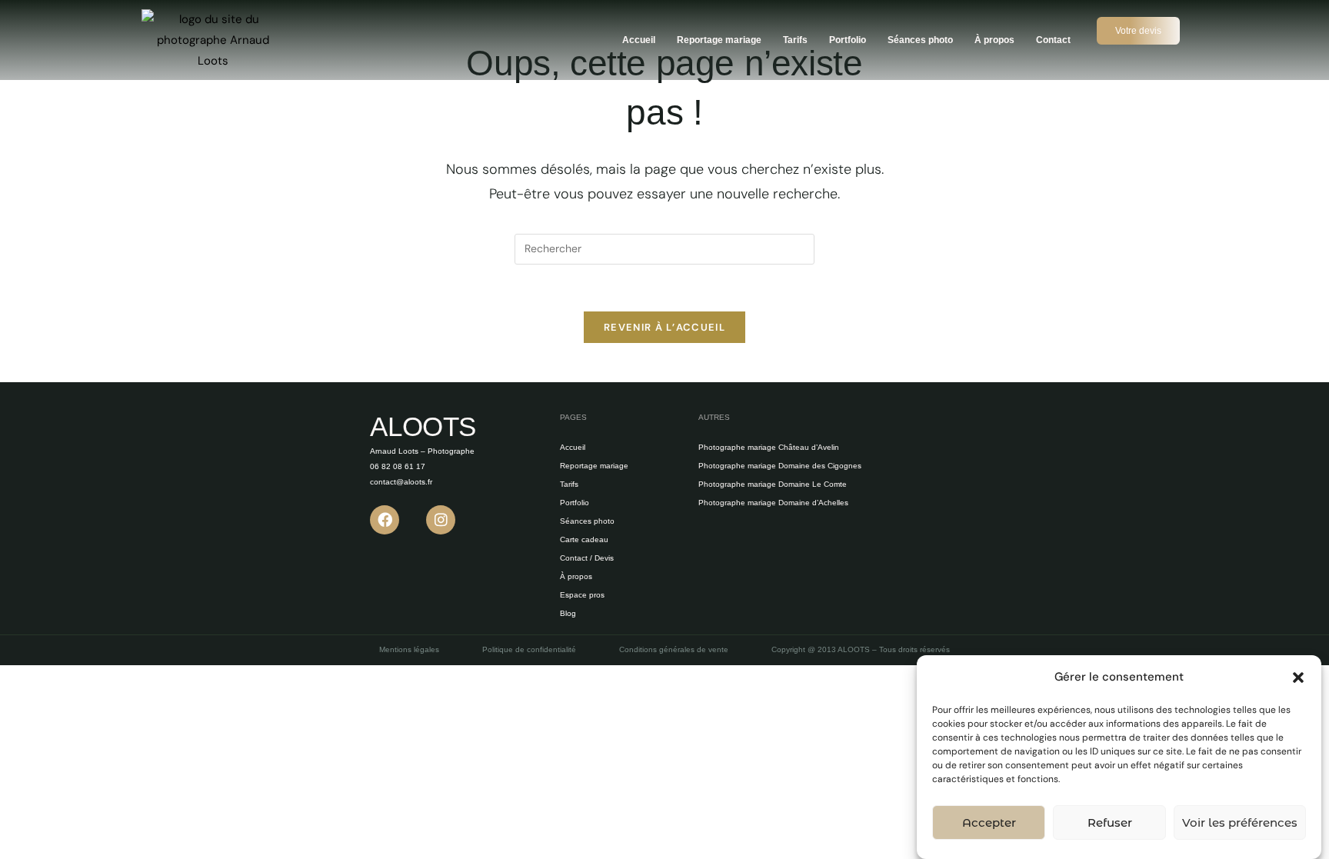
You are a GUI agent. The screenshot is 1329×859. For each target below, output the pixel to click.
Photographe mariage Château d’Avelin (768, 447)
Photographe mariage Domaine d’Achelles (773, 502)
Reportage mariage (719, 40)
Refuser (1110, 822)
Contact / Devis (587, 558)
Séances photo (920, 40)
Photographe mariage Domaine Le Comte (772, 484)
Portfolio (847, 40)
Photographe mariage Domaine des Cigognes (779, 465)
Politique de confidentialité (529, 649)
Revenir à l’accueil (664, 327)
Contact (1053, 40)
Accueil (638, 40)
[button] (1298, 677)
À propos (994, 40)
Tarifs (795, 40)
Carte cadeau (584, 539)
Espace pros (582, 595)
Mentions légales (409, 649)
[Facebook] (384, 519)
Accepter (989, 822)
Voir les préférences (1239, 822)
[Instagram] (440, 519)
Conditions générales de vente (673, 649)
